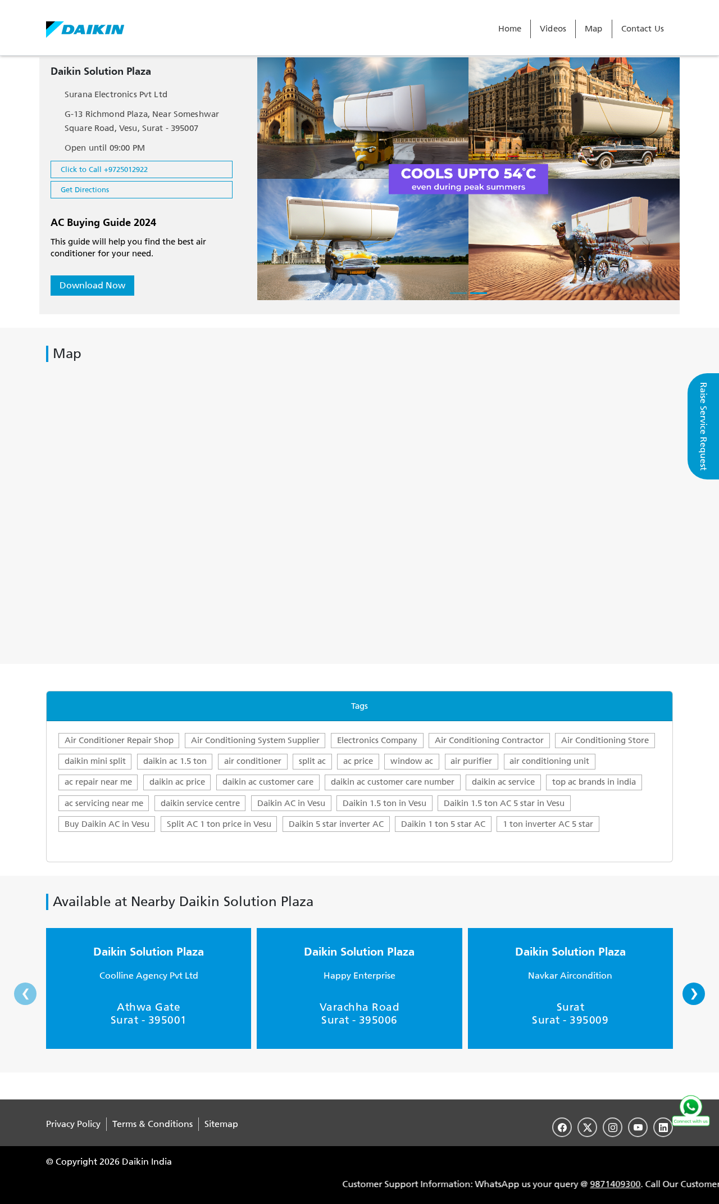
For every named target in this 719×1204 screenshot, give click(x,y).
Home (510, 29)
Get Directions (85, 189)
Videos (553, 29)
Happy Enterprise (359, 975)
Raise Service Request (703, 426)
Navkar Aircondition (570, 975)
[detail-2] (478, 293)
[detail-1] (458, 293)
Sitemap (221, 1124)
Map (593, 29)
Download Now (92, 285)
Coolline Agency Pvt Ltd (148, 975)
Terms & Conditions (152, 1124)
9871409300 (591, 1184)
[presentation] (25, 994)
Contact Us (643, 29)
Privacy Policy (73, 1124)
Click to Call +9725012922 (104, 169)
